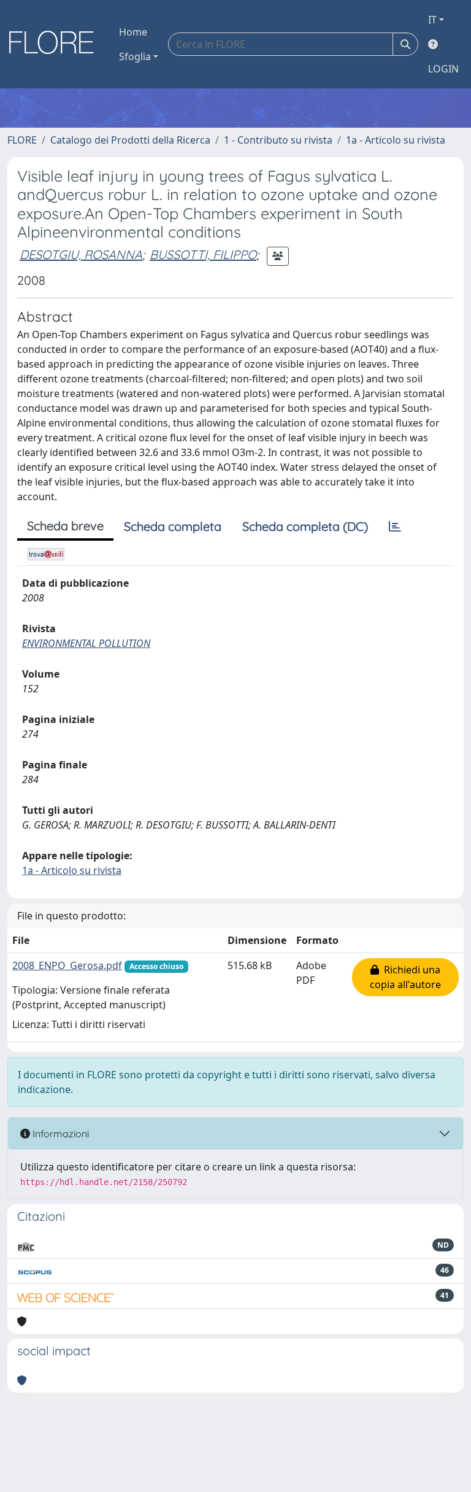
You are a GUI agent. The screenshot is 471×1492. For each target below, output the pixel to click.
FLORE (22, 140)
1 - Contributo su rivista (278, 140)
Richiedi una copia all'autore (405, 977)
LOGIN (443, 68)
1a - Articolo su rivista (395, 140)
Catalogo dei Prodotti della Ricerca (130, 140)
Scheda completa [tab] (172, 526)
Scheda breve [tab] (65, 525)
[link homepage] (55, 44)
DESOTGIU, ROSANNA (81, 254)
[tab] (395, 526)
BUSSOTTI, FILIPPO (203, 254)
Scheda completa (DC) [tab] (305, 526)
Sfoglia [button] (135, 56)
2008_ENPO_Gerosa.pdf (67, 965)
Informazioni (59, 1133)
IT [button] (432, 19)
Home (133, 32)
